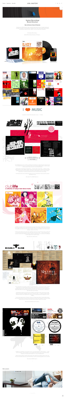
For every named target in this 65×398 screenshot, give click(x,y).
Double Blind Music (34, 286)
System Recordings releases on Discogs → (32, 34)
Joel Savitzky (32, 3)
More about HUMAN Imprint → (32, 358)
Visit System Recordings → (32, 33)
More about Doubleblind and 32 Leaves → (32, 301)
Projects (4, 3)
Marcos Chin (36, 227)
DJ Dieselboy (34, 164)
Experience (9, 3)
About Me (13, 3)
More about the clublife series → (32, 236)
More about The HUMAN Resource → (32, 176)
